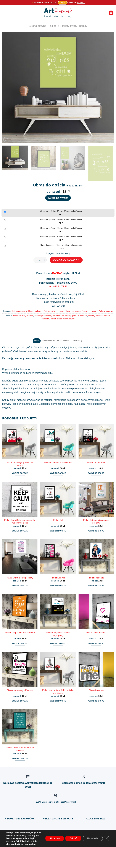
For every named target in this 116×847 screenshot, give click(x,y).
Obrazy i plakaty (35, 311)
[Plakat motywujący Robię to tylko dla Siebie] (58, 669)
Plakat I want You (96, 578)
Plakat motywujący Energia (20, 690)
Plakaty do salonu (73, 311)
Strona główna (37, 25)
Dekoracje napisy (19, 311)
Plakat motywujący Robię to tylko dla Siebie (58, 691)
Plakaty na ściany (89, 311)
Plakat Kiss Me (58, 578)
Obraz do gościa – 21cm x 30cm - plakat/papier (61, 220)
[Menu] (4, 13)
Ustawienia (92, 838)
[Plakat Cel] (58, 499)
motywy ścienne (95, 316)
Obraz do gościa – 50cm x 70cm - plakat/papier (61, 237)
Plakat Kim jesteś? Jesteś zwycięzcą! (58, 634)
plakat (53, 319)
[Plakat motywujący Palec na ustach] (19, 441)
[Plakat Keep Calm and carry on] (19, 611)
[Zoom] (6, 139)
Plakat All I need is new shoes (58, 462)
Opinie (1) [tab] (77, 341)
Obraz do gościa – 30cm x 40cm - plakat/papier (61, 228)
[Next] (107, 88)
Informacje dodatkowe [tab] (55, 341)
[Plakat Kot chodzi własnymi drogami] (96, 499)
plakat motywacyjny (65, 319)
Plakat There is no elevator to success (20, 749)
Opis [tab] (36, 341)
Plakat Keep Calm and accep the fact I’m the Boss (19, 521)
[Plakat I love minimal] (96, 611)
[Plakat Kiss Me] (58, 556)
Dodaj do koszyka (66, 260)
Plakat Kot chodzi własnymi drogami (96, 521)
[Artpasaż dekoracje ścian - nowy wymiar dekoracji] (58, 12)
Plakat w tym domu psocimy (19, 578)
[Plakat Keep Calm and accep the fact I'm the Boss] (19, 499)
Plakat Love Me (96, 690)
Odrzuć (73, 838)
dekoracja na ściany (43, 316)
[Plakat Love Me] (96, 669)
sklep (53, 25)
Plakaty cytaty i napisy (73, 25)
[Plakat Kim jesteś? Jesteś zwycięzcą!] (58, 611)
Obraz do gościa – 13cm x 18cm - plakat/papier (61, 211)
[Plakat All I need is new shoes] (58, 441)
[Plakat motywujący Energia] (19, 669)
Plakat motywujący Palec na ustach (19, 463)
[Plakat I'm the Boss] (96, 441)
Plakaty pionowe (105, 311)
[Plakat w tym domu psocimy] (19, 556)
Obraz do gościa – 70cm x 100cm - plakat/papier (61, 245)
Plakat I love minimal (96, 632)
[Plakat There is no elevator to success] (19, 726)
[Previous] (8, 88)
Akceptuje (55, 838)
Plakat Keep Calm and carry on (20, 632)
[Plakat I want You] (96, 556)
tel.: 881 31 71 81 (58, 286)
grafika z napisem (79, 316)
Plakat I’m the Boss (96, 462)
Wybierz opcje (20, 473)
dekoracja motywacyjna (23, 316)
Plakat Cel (58, 520)
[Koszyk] (111, 13)
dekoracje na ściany (61, 316)
